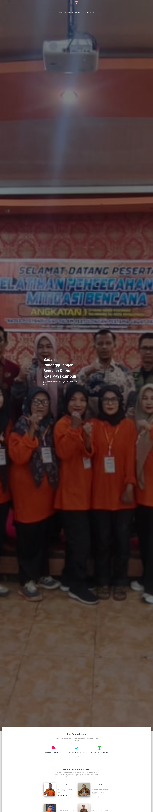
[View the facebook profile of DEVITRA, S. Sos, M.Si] (58, 795)
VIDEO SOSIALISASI (55, 9)
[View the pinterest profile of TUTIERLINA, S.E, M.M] (98, 797)
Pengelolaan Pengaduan (59, 6)
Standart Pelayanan (87, 12)
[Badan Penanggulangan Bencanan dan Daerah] (76, 2)
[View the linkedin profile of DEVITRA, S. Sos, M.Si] (66, 795)
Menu (47, 6)
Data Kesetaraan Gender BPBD (89, 6)
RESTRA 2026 (99, 6)
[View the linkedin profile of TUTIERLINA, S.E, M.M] (101, 797)
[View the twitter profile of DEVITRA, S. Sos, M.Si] (64, 795)
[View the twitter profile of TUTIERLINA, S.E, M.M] (95, 797)
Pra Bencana (47, 9)
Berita (51, 6)
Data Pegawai (99, 9)
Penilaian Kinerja (69, 6)
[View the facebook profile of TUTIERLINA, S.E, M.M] (93, 797)
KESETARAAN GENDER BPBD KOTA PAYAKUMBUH (80, 9)
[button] (72, 6)
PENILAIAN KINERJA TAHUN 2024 (65, 9)
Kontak (80, 6)
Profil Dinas (92, 9)
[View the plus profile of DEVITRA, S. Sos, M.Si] (61, 795)
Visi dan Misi (106, 9)
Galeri (76, 6)
